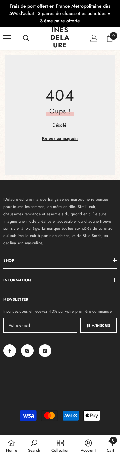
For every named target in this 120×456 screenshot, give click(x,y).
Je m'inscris (98, 325)
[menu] (7, 38)
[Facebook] (9, 350)
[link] (34, 446)
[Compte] (93, 38)
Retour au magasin (60, 138)
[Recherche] (26, 38)
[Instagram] (27, 350)
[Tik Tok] (45, 350)
